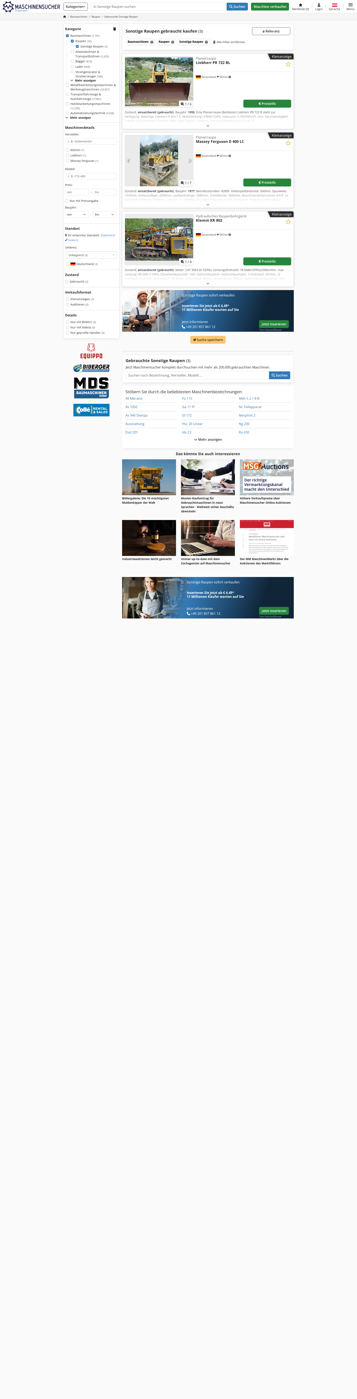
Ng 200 (244, 424)
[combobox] (91, 254)
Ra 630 (244, 432)
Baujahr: (71, 207)
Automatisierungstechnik (92, 113)
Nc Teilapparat (250, 407)
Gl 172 (187, 415)
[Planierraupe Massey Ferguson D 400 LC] (159, 160)
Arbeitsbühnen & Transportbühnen (92, 54)
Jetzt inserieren (274, 324)
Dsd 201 (131, 432)
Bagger (83, 61)
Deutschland (86, 264)
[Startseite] (64, 16)
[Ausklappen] (208, 125)
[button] (350, 7)
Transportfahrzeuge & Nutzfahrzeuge (85, 96)
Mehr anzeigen (209, 439)
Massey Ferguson (84, 161)
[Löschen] (151, 42)
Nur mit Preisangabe (84, 201)
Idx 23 (186, 432)
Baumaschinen (85, 36)
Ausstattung (134, 424)
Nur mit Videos (82, 327)
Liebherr (78, 155)
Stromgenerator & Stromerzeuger (89, 74)
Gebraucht (79, 281)
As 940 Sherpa (136, 415)
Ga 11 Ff (188, 407)
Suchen (239, 6)
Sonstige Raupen (94, 46)
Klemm (77, 150)
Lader (82, 67)
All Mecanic (134, 398)
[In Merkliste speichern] (288, 64)
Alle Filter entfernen (230, 42)
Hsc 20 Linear (192, 424)
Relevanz (272, 31)
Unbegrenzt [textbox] (78, 255)
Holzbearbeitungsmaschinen (90, 106)
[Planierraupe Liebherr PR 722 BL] (159, 81)
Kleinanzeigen (82, 299)
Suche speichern (209, 340)
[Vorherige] (128, 81)
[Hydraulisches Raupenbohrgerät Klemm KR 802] (159, 239)
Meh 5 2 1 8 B (249, 398)
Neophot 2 (247, 415)
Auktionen (79, 304)
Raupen (83, 41)
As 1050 (131, 407)
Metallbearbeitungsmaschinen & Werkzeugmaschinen (93, 87)
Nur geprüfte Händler (87, 333)
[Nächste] (189, 81)
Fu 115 (187, 398)
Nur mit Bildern (83, 322)
